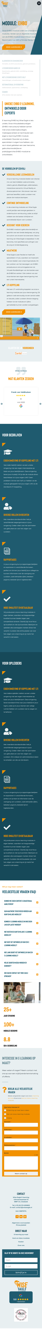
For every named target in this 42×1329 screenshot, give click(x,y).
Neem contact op (21, 1173)
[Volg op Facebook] (17, 1216)
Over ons (21, 1245)
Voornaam (7, 1122)
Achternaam (8, 1129)
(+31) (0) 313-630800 (22, 1205)
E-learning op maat (21, 1234)
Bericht (6, 1153)
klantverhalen (21, 1301)
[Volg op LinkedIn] (21, 1216)
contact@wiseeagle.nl (24, 1207)
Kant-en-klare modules (21, 1238)
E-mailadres (8, 1137)
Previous (2, 404)
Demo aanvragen (13, 47)
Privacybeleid (21, 1225)
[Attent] (21, 356)
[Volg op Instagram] (24, 1216)
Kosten (21, 1242)
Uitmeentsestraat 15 (21, 1199)
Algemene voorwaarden (21, 1223)
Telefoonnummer (10, 1145)
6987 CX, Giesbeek (21, 1202)
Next (40, 404)
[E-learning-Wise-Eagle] (22, 1002)
